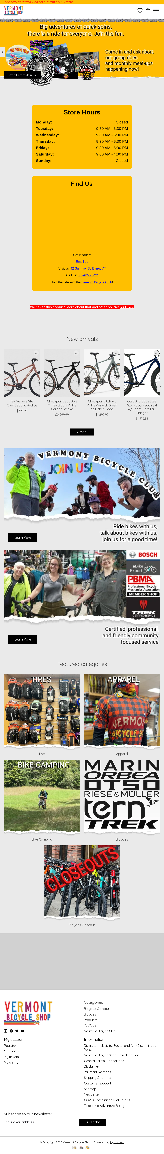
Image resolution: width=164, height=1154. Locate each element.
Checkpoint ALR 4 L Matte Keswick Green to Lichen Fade (102, 405)
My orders (11, 1051)
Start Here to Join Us (22, 75)
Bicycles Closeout (82, 925)
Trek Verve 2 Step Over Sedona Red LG (22, 403)
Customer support (97, 1083)
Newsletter (92, 1094)
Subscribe (92, 1122)
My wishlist (11, 1062)
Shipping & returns (97, 1078)
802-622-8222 (88, 275)
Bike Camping (42, 839)
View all (82, 432)
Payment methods (97, 1072)
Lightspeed (117, 1142)
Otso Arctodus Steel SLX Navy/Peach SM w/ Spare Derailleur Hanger (142, 407)
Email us (82, 261)
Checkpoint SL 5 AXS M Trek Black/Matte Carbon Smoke (62, 405)
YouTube (90, 1026)
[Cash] (74, 1148)
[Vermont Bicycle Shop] (14, 10)
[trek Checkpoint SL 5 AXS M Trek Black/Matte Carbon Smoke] (62, 373)
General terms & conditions (104, 1061)
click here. (127, 307)
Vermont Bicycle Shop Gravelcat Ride (111, 1055)
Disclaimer (91, 1066)
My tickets (11, 1057)
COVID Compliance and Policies (107, 1100)
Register (10, 1046)
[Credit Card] (87, 1148)
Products (90, 1020)
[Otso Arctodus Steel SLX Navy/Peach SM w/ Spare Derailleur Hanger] (142, 373)
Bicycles (122, 839)
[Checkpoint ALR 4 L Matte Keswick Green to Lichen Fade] (102, 373)
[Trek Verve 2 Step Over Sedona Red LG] (22, 373)
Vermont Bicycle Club (96, 282)
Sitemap (90, 1089)
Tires (42, 754)
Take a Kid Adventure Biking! (104, 1106)
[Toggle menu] (156, 11)
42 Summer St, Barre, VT (88, 268)
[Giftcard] (81, 1148)
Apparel (122, 754)
